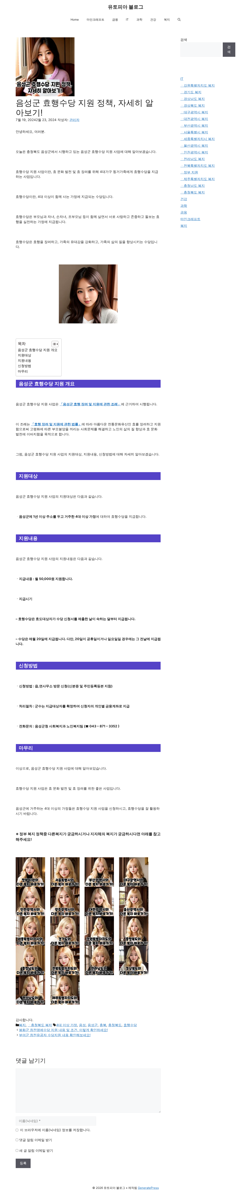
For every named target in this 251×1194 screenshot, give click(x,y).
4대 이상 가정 (66, 1025)
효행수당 (130, 1025)
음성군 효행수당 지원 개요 (37, 350)
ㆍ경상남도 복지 (192, 99)
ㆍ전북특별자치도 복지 (197, 166)
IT (127, 19)
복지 (167, 19)
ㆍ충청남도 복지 (192, 186)
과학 (139, 19)
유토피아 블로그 (125, 7)
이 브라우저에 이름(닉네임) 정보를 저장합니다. (55, 1130)
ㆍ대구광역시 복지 (194, 112)
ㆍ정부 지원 (189, 172)
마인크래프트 (95, 19)
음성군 (93, 1025)
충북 (103, 1025)
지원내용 (24, 361)
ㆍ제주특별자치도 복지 (197, 179)
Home (75, 19)
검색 (183, 40)
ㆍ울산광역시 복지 (194, 146)
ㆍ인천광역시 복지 (194, 152)
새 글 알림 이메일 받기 (36, 1151)
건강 (153, 19)
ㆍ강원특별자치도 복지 (197, 85)
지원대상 (24, 355)
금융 (115, 19)
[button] (179, 20)
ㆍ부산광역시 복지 (194, 126)
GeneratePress (148, 1188)
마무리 (23, 371)
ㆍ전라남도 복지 (192, 159)
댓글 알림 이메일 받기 (35, 1140)
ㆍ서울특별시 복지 (194, 132)
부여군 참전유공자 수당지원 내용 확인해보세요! (55, 1035)
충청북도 (115, 1025)
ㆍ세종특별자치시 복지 (197, 139)
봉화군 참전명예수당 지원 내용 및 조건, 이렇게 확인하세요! (63, 1030)
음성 (82, 1025)
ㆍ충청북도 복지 (40, 1025)
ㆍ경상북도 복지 (192, 105)
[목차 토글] (53, 344)
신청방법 (24, 366)
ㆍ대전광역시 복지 (194, 119)
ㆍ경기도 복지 (190, 92)
